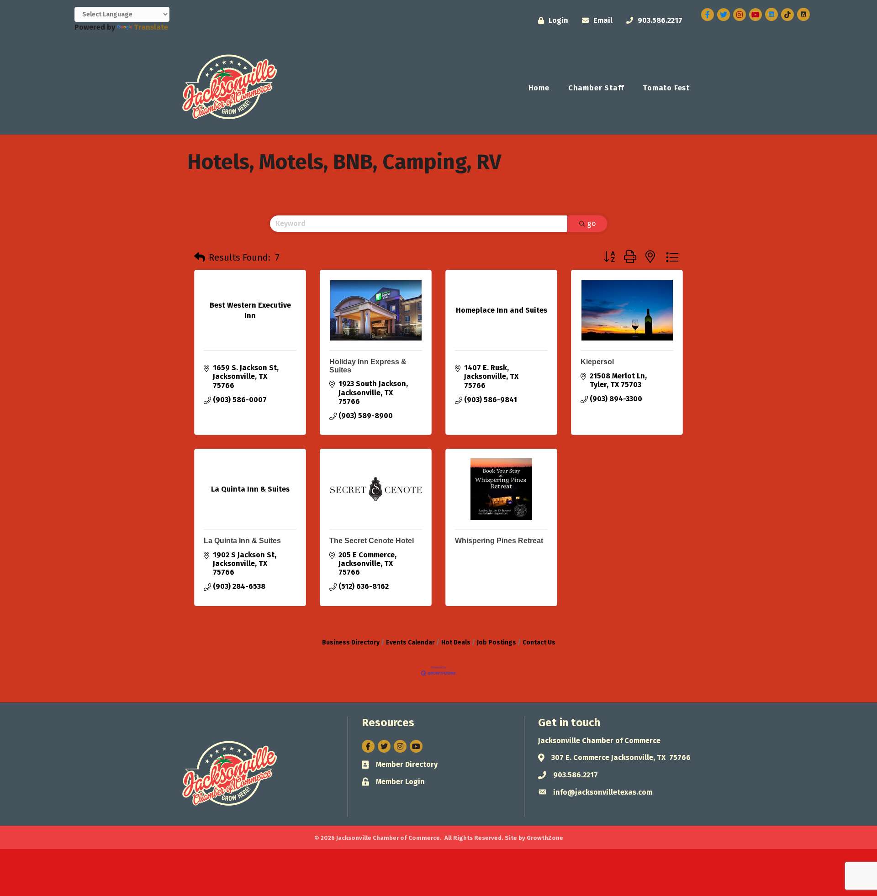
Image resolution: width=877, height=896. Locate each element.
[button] (199, 257)
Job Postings (496, 642)
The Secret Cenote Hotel (371, 541)
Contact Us (539, 642)
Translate (151, 27)
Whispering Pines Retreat (499, 541)
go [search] (591, 223)
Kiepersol (597, 362)
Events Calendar (410, 642)
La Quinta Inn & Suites (242, 541)
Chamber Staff (596, 88)
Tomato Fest (666, 88)
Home (538, 88)
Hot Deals (455, 642)
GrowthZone (545, 837)
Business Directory (351, 642)
